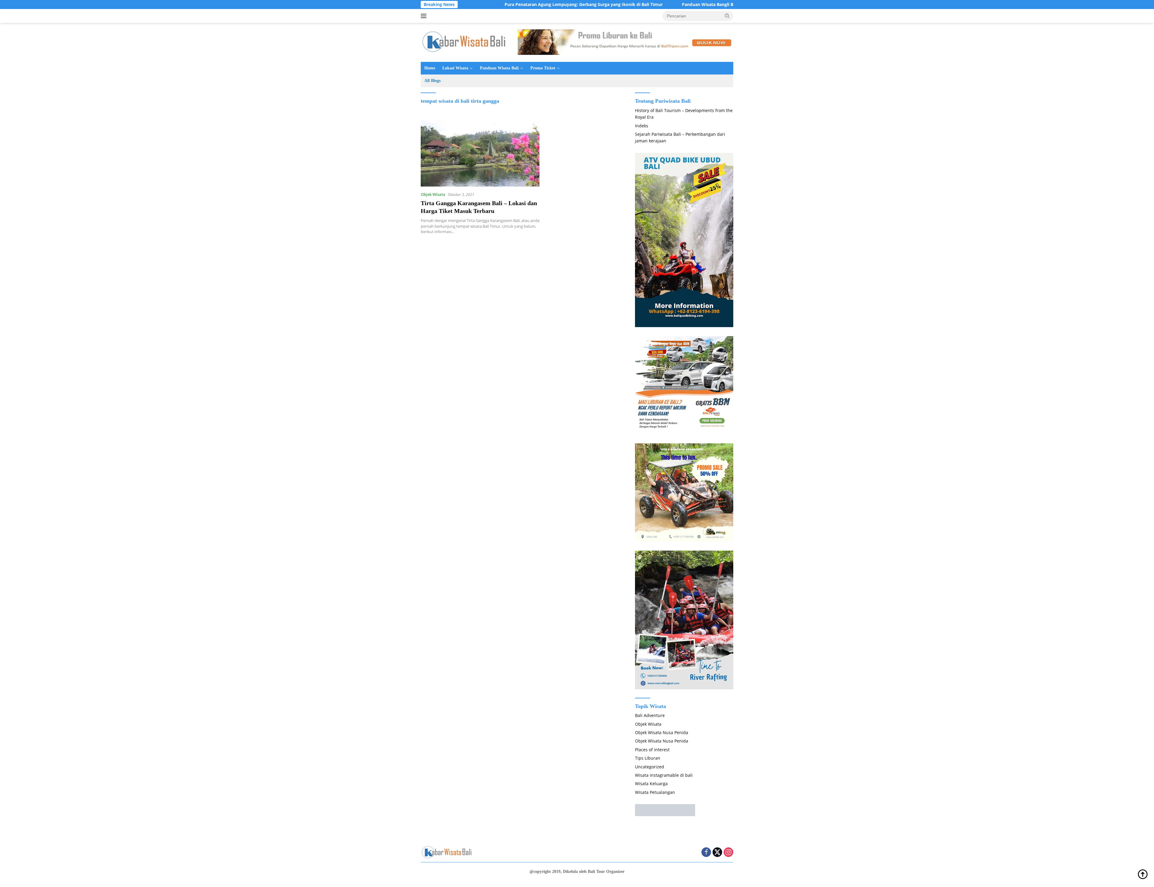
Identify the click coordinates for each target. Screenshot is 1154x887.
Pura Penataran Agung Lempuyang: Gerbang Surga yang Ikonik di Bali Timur (532, 4)
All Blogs (432, 80)
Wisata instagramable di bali (664, 775)
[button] (727, 15)
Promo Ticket (542, 68)
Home (429, 68)
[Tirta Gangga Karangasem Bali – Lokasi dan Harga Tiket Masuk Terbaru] (480, 153)
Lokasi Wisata (455, 68)
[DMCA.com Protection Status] (665, 810)
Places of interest (652, 749)
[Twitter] (717, 852)
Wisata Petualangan (655, 792)
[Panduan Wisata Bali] (466, 42)
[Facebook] (706, 852)
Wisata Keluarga (651, 783)
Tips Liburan (647, 758)
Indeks (641, 126)
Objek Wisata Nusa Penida (661, 732)
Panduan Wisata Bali (499, 68)
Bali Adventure (650, 715)
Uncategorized (649, 767)
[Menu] (425, 16)
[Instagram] (728, 852)
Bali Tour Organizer (606, 871)
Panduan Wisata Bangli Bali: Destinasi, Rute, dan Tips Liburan (693, 4)
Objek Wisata (433, 194)
